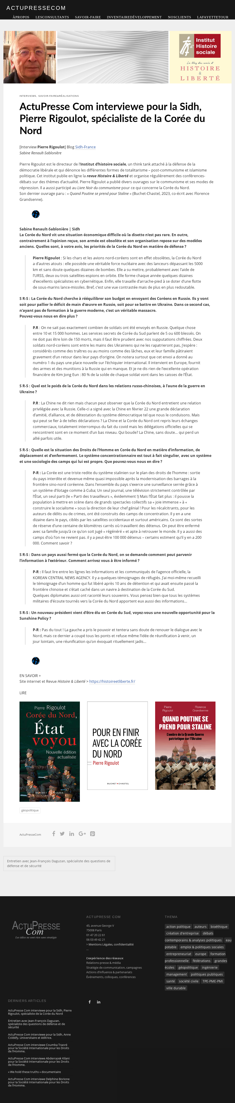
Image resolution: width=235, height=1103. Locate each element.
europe (200, 954)
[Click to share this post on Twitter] (62, 834)
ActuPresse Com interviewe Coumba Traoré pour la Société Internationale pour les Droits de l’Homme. (38, 1048)
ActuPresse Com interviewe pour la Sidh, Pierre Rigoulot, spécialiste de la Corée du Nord (112, 119)
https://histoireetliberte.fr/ (112, 681)
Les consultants (52, 17)
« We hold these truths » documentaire (34, 1071)
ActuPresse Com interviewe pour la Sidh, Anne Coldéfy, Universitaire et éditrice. (39, 1036)
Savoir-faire (88, 17)
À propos (21, 17)
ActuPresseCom (30, 834)
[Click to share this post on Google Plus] (82, 834)
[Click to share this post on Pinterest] (92, 834)
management (176, 974)
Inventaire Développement (134, 17)
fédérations (201, 961)
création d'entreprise (182, 933)
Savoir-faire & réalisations (58, 96)
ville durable (176, 988)
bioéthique (219, 926)
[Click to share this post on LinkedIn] (71, 834)
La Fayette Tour (212, 17)
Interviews (28, 96)
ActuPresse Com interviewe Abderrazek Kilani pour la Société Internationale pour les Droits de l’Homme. (39, 1061)
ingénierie (210, 967)
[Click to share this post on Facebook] (53, 834)
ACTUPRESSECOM (36, 8)
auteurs (201, 926)
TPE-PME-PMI (213, 981)
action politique (178, 926)
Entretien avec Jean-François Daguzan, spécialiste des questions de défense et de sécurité (58, 863)
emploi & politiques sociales (202, 947)
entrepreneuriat (178, 954)
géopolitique (30, 810)
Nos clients (179, 17)
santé (170, 981)
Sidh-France (85, 146)
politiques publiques (207, 974)
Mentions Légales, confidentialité (111, 944)
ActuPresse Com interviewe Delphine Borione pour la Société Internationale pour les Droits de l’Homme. (39, 1082)
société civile (189, 981)
